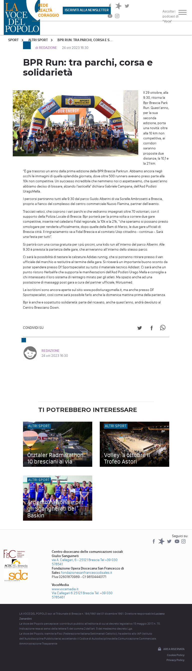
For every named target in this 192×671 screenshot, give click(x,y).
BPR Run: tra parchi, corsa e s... (85, 40)
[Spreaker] (162, 544)
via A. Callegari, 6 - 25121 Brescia (76, 560)
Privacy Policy (175, 660)
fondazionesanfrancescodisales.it (86, 573)
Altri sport (38, 40)
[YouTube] (177, 544)
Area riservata (173, 649)
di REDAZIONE (46, 48)
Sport (13, 40)
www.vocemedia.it (65, 589)
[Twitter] (170, 544)
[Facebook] (154, 544)
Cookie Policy (175, 655)
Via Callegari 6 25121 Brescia (73, 593)
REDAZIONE (51, 351)
